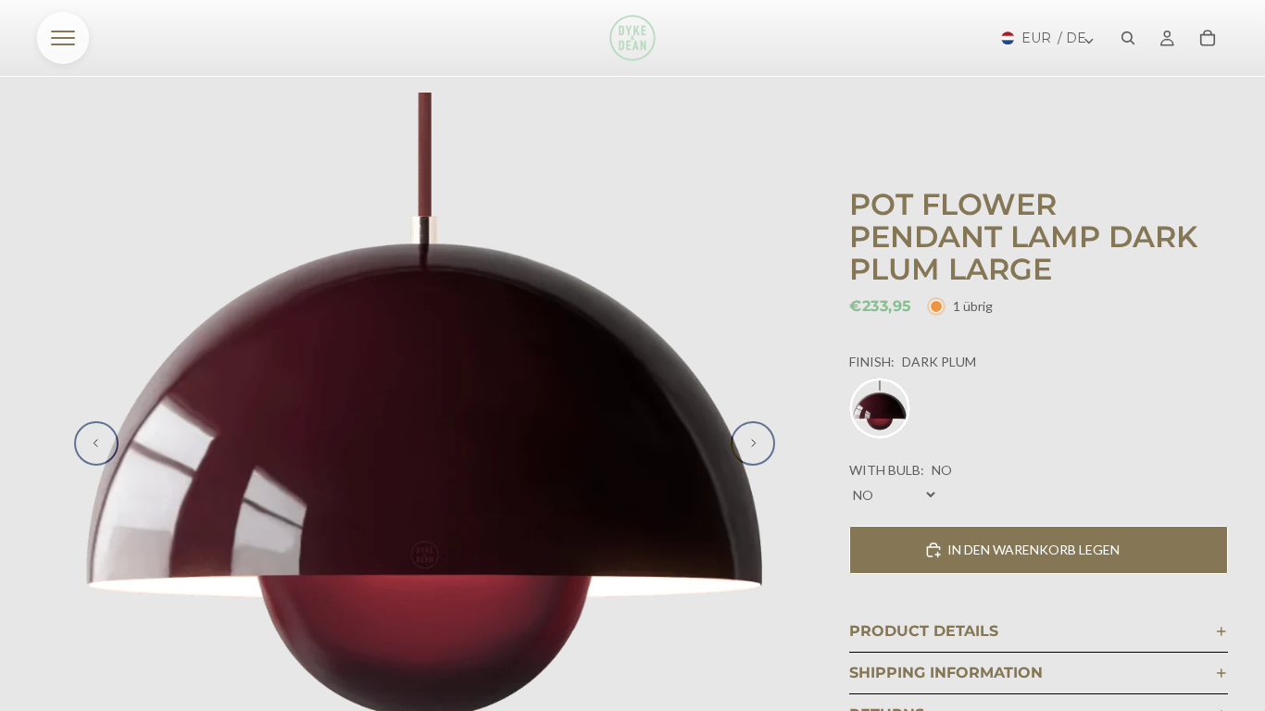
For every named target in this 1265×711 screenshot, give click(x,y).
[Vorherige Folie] (96, 443)
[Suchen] (1128, 38)
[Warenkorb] (1207, 38)
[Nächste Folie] (753, 443)
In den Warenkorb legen (1033, 549)
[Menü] (63, 38)
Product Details (923, 631)
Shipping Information (946, 672)
